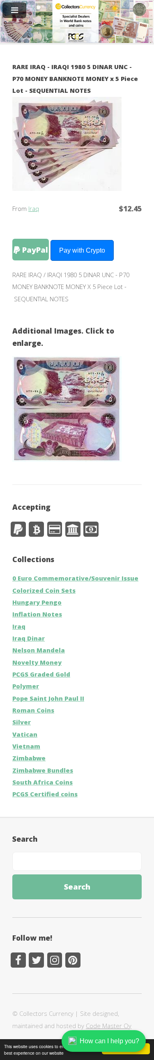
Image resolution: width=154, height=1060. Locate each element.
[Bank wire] (72, 529)
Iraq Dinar (28, 638)
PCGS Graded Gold (41, 674)
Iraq (33, 208)
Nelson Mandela (38, 650)
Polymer (25, 686)
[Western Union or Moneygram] (91, 529)
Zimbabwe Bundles (42, 770)
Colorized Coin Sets (44, 590)
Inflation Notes (37, 614)
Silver (21, 722)
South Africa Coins (42, 782)
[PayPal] (18, 529)
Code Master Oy (108, 1026)
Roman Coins (33, 710)
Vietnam (26, 746)
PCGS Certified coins (45, 794)
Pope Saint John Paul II (48, 698)
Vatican (24, 734)
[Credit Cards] (54, 529)
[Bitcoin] (36, 529)
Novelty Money (37, 662)
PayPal (34, 249)
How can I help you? (109, 1041)
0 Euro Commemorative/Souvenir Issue (75, 578)
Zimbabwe (29, 758)
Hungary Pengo (37, 602)
